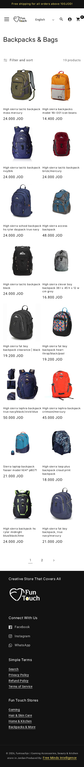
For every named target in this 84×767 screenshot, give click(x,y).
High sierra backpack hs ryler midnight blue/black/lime (19, 532)
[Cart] (78, 19)
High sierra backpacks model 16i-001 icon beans (59, 110)
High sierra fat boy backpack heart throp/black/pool (54, 350)
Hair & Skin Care (20, 715)
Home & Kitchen (20, 721)
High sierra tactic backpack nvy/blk (21, 169)
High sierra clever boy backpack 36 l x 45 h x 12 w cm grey (60, 288)
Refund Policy (19, 680)
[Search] (61, 19)
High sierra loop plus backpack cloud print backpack (56, 470)
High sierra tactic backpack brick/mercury (60, 169)
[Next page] (53, 560)
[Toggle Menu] (6, 19)
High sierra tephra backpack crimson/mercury (61, 410)
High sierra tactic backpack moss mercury (21, 110)
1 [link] (30, 560)
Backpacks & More (22, 727)
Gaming (14, 709)
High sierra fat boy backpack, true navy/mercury (54, 532)
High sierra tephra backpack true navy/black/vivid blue (22, 410)
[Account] (69, 19)
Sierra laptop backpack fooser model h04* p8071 (20, 468)
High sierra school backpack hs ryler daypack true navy (22, 227)
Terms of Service (21, 686)
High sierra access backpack (54, 227)
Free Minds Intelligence (60, 758)
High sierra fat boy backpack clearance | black (21, 348)
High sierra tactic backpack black (21, 286)
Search (14, 669)
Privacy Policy (19, 675)
